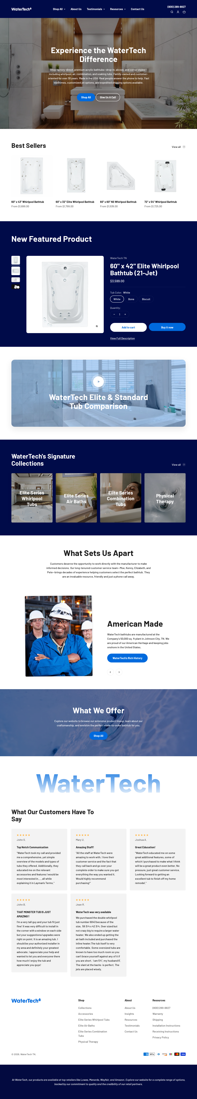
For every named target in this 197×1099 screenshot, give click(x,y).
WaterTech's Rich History (127, 658)
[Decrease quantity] (114, 314)
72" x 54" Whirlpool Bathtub (160, 201)
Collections (85, 1007)
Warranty (158, 1013)
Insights (129, 1013)
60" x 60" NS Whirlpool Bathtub (118, 201)
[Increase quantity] (125, 314)
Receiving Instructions (166, 1031)
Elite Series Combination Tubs (92, 1033)
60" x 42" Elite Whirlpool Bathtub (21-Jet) (144, 269)
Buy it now (167, 327)
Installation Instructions (166, 1025)
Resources (116, 9)
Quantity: (115, 307)
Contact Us (137, 9)
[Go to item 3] (15, 280)
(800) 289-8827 (177, 6)
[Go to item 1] (15, 260)
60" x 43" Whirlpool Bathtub (27, 201)
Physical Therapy (88, 1041)
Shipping (158, 1019)
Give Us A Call (108, 97)
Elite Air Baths (86, 1025)
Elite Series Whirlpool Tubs (94, 1019)
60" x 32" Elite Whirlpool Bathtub (75, 201)
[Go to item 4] (15, 287)
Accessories (85, 1013)
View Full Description (122, 338)
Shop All (58, 9)
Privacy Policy (161, 1037)
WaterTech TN (118, 258)
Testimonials (94, 9)
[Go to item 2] (15, 271)
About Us (76, 9)
